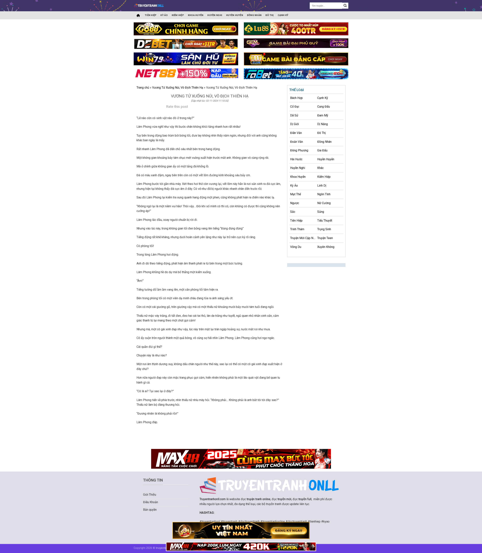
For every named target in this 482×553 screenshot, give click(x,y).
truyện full (304, 499)
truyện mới (284, 499)
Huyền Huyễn (234, 15)
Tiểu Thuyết (324, 220)
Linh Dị (321, 185)
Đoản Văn (296, 142)
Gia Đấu (322, 150)
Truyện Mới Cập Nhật (303, 238)
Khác (320, 168)
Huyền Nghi (214, 15)
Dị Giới (294, 124)
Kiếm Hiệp (178, 15)
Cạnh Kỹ (283, 15)
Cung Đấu (323, 106)
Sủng (320, 211)
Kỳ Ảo (164, 15)
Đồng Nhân (254, 15)
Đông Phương (299, 150)
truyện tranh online (258, 499)
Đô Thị (269, 15)
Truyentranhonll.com (213, 499)
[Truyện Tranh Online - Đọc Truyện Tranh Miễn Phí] (149, 5)
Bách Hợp (296, 98)
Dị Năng (322, 124)
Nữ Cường (324, 203)
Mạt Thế (295, 194)
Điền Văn (296, 133)
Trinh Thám (297, 229)
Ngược (294, 203)
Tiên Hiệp (150, 15)
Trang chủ (138, 15)
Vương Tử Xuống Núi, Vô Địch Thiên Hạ (177, 87)
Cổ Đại (294, 106)
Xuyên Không (325, 247)
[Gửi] (345, 6)
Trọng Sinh (324, 229)
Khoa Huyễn (196, 15)
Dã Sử (294, 115)
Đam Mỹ (322, 115)
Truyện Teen (325, 238)
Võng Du (295, 247)
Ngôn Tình (323, 194)
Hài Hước (296, 159)
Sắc (292, 211)
